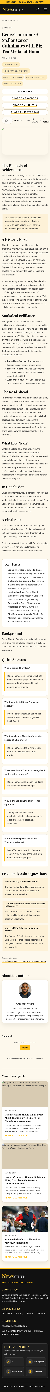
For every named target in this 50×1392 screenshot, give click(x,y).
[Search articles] (38, 9)
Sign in (18, 120)
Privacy (19, 1313)
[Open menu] (45, 9)
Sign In (25, 1047)
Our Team (7, 1313)
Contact (41, 1313)
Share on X (25, 91)
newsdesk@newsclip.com (14, 1326)
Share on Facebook (25, 98)
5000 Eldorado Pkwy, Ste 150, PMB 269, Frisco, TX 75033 (22, 1332)
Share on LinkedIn (25, 105)
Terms (30, 1313)
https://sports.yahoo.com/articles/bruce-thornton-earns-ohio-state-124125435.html (25, 961)
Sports (14, 20)
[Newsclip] (12, 9)
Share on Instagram (25, 112)
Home (4, 20)
